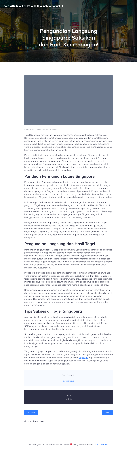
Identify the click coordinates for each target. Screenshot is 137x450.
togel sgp (83, 357)
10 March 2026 (42, 129)
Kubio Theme (101, 444)
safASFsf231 (29, 129)
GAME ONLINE (68, 381)
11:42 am (53, 129)
